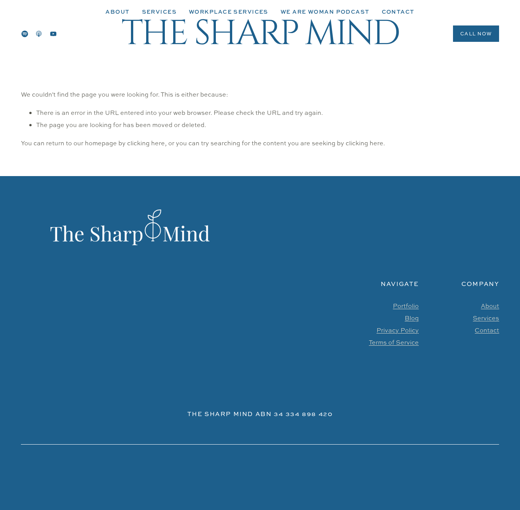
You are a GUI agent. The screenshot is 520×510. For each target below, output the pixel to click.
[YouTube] (53, 34)
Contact (487, 330)
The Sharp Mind (260, 33)
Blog (412, 318)
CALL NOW (476, 33)
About (117, 11)
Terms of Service (394, 342)
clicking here (146, 143)
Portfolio (406, 306)
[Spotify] (25, 34)
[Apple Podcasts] (39, 34)
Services (486, 318)
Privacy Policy (397, 330)
